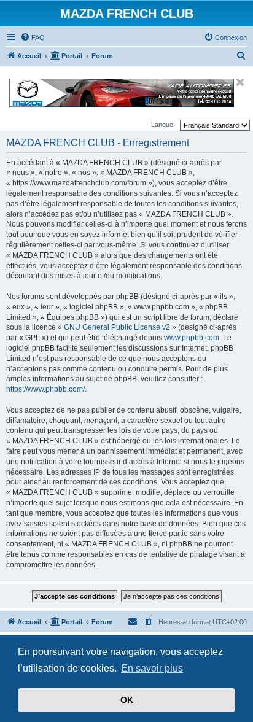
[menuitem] (32, 37)
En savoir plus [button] (152, 668)
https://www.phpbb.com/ (45, 389)
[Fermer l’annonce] (240, 82)
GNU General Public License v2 (117, 327)
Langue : (164, 124)
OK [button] (126, 700)
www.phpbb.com (191, 337)
